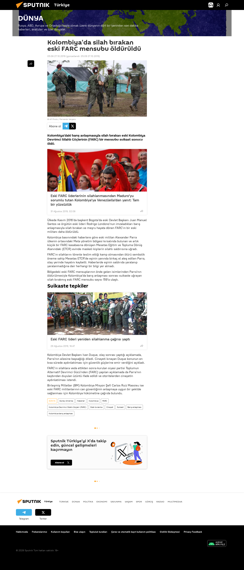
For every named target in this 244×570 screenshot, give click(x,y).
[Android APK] (216, 544)
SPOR (139, 501)
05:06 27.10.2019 (56, 56)
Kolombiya (93, 401)
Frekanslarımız (39, 531)
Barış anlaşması (134, 407)
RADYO (160, 501)
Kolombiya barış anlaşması (61, 413)
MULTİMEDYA (175, 501)
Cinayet (109, 407)
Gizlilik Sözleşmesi (170, 531)
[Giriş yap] (218, 5)
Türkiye (64, 501)
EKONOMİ (101, 501)
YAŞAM (129, 501)
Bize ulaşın (79, 531)
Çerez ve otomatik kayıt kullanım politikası (133, 531)
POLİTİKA (88, 501)
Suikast (120, 407)
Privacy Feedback (193, 531)
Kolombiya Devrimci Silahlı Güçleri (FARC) (67, 407)
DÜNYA (52, 401)
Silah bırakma (96, 407)
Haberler (81, 401)
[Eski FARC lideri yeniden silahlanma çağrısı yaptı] (97, 313)
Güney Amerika (66, 401)
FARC (104, 401)
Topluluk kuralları (98, 531)
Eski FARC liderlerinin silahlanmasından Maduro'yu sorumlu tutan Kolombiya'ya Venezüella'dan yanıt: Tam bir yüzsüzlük (95, 200)
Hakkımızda (22, 531)
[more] (141, 211)
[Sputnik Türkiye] (34, 9)
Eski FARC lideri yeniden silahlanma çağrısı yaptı (90, 339)
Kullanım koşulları (60, 531)
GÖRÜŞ (149, 501)
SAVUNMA (116, 501)
